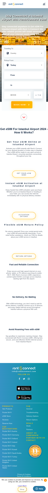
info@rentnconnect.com (24, 371)
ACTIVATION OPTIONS (24, 215)
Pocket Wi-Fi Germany (10, 435)
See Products (7, 409)
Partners (29, 429)
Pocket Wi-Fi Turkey (9, 457)
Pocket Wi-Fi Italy (8, 446)
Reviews (5, 420)
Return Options (32, 420)
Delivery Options (32, 416)
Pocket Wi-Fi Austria (9, 431)
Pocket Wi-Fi (7, 412)
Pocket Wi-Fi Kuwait (9, 449)
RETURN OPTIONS (24, 256)
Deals (28, 426)
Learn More (22, 486)
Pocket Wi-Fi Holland (10, 438)
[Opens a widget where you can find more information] (39, 489)
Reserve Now (7, 423)
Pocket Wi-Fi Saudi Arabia (11, 453)
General (29, 409)
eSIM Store (6, 416)
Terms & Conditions (24, 476)
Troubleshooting (32, 412)
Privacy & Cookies (24, 474)
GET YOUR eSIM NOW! (24, 174)
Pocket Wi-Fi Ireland (9, 442)
